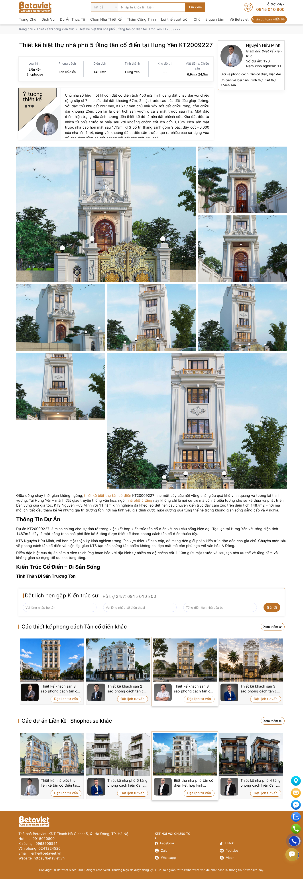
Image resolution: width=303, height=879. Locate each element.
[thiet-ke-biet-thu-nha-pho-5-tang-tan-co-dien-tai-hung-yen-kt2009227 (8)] (197, 421)
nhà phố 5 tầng (139, 500)
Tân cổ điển (67, 72)
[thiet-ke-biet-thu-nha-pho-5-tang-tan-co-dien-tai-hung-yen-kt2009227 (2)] (242, 180)
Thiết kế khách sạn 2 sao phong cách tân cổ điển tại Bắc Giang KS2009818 (126, 689)
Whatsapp (187, 857)
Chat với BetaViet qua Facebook (296, 805)
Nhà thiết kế (251, 65)
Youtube (252, 850)
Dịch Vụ (48, 19)
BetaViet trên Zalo (296, 817)
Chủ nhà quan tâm (209, 19)
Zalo (187, 850)
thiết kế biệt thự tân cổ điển (107, 495)
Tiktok (252, 843)
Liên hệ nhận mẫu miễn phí (296, 793)
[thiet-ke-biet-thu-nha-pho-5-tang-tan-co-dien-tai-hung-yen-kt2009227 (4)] (60, 317)
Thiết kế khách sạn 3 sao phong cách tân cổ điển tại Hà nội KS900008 (60, 689)
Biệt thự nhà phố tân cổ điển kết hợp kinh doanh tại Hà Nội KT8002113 (193, 783)
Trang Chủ (27, 19)
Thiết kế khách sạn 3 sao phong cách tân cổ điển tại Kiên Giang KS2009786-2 (259, 689)
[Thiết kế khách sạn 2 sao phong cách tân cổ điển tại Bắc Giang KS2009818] (118, 660)
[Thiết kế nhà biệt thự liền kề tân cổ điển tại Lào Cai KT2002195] (52, 754)
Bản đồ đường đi (296, 781)
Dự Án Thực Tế (72, 19)
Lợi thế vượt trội (174, 19)
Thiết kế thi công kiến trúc (56, 29)
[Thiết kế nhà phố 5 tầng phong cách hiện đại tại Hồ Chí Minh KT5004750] (118, 754)
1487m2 (99, 72)
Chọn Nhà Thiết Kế (106, 19)
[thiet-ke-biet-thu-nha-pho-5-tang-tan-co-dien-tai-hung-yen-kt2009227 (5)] (151, 317)
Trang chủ (25, 29)
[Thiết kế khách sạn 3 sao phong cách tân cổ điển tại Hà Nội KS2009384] (185, 660)
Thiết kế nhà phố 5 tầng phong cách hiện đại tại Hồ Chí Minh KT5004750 (127, 783)
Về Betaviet (239, 19)
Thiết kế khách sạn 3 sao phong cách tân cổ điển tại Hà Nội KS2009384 (193, 689)
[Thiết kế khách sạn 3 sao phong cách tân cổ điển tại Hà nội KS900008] (52, 660)
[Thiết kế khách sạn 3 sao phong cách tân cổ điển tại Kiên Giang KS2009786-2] (251, 660)
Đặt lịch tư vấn (66, 699)
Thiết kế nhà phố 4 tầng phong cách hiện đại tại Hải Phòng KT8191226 (260, 783)
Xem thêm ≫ (272, 626)
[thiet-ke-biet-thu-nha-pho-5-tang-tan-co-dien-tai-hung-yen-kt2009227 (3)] (242, 248)
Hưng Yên (132, 72)
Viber (252, 857)
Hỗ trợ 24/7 (264, 7)
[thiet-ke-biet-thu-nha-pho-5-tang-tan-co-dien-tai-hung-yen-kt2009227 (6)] (242, 317)
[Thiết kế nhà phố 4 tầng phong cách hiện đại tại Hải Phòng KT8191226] (251, 754)
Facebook (187, 843)
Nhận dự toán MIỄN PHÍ (269, 19)
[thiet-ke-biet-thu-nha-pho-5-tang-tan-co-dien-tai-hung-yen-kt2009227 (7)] (60, 386)
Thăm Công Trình (141, 19)
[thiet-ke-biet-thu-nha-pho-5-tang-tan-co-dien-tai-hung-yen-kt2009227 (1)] (106, 214)
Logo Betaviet (35, 7)
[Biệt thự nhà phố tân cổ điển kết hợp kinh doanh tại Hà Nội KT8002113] (185, 754)
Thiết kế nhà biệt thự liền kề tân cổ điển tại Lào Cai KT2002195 (59, 783)
